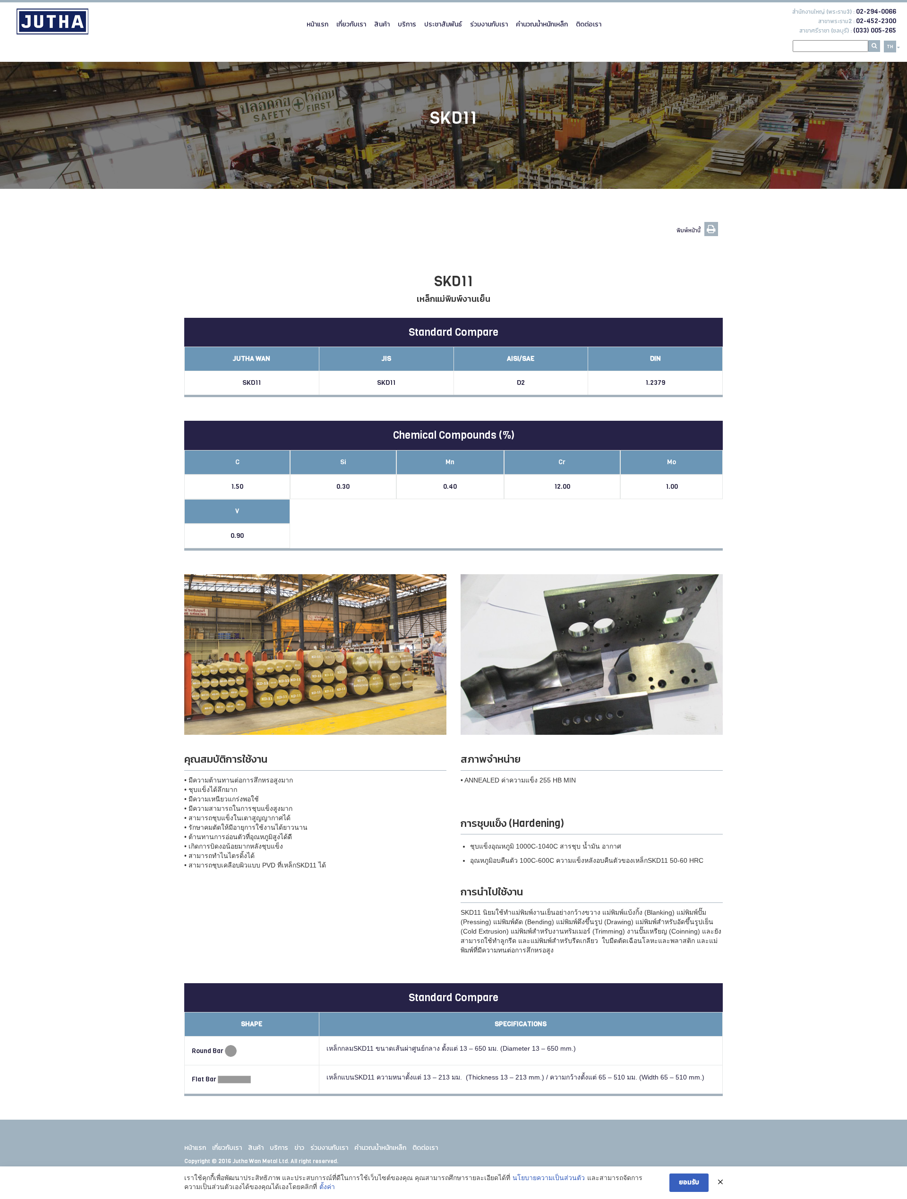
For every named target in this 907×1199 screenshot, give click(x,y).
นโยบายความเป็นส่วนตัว (549, 1178)
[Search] (874, 46)
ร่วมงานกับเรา (489, 24)
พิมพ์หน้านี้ (689, 230)
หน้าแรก (317, 24)
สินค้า (382, 24)
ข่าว (299, 1147)
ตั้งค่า (327, 1186)
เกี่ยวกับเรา (351, 24)
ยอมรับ (689, 1182)
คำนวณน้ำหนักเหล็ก (542, 24)
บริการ (407, 24)
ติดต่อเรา (588, 24)
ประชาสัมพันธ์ (443, 24)
